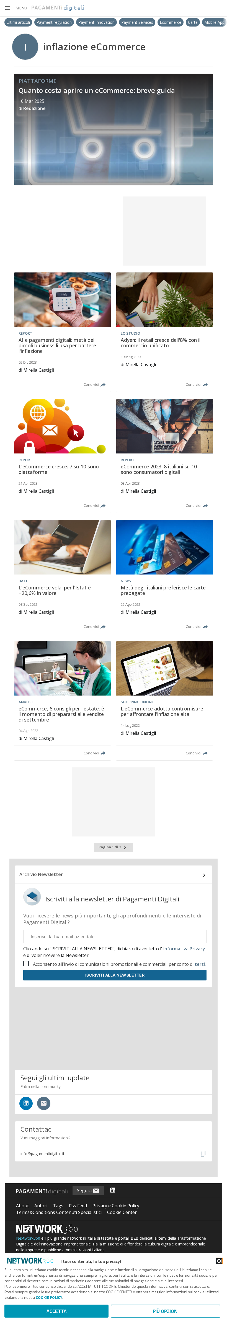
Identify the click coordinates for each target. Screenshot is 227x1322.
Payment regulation (50, 22)
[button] (16, 8)
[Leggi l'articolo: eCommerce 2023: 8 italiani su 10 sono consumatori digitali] (164, 456)
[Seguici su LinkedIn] (26, 1103)
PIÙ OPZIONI (166, 1311)
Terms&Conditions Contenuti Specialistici (59, 1212)
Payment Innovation (92, 22)
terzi (200, 964)
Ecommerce (166, 22)
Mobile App (210, 22)
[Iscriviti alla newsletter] (43, 1103)
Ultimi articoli (14, 22)
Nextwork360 (28, 1238)
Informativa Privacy (183, 949)
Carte (189, 22)
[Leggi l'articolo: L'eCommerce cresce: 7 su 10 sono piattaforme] (62, 456)
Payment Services (133, 22)
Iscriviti (115, 975)
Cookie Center (122, 1212)
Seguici (85, 1190)
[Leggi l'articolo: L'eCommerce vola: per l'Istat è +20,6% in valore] (62, 577)
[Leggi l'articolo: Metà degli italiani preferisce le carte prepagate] (164, 577)
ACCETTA (57, 1311)
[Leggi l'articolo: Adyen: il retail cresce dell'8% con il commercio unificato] (164, 332)
